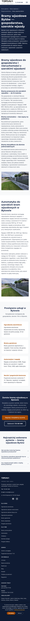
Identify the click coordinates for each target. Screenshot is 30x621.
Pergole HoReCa (5, 541)
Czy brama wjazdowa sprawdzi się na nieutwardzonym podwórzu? (13, 457)
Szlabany (3, 536)
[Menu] (27, 2)
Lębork (12, 598)
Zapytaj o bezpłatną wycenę (15, 417)
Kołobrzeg (16, 598)
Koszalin (7, 598)
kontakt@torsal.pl (9, 492)
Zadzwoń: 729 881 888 (15, 423)
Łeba (25, 598)
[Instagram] (17, 498)
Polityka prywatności (6, 574)
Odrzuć (20, 613)
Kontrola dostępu (5, 538)
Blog (2, 568)
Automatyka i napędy (12, 359)
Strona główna (4, 8)
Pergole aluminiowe (6, 11)
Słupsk (3, 598)
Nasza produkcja (5, 563)
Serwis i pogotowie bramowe (15, 375)
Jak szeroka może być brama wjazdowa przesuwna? (10, 451)
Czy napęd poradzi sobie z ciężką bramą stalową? (12, 463)
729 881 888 (20, 2)
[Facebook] (13, 498)
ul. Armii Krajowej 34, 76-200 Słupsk (10, 495)
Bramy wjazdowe (14, 8)
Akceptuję (11, 613)
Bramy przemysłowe (6, 530)
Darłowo (3, 600)
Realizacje (4, 566)
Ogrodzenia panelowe (6, 515)
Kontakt (3, 571)
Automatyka (4, 533)
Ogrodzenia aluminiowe (13, 325)
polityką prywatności (19, 609)
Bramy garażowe (10, 343)
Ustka (21, 598)
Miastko (16, 600)
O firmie (3, 560)
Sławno (12, 600)
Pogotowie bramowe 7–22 (8, 553)
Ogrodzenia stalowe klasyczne (9, 512)
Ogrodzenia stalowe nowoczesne (9, 509)
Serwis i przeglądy (6, 550)
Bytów (7, 600)
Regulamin (4, 577)
